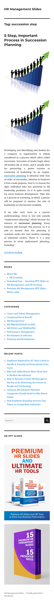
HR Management (16, 321)
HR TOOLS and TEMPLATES (21, 328)
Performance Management (21, 332)
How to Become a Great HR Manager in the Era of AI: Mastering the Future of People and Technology (27, 382)
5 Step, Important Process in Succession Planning (25, 40)
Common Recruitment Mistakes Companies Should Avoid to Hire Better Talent (27, 393)
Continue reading (13, 252)
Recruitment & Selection (19, 335)
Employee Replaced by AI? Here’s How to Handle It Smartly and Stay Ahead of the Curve (28, 364)
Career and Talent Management (23, 313)
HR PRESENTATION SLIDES (21, 324)
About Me (12, 274)
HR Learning (16, 277)
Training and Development (21, 339)
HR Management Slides (22, 9)
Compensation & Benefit (19, 317)
